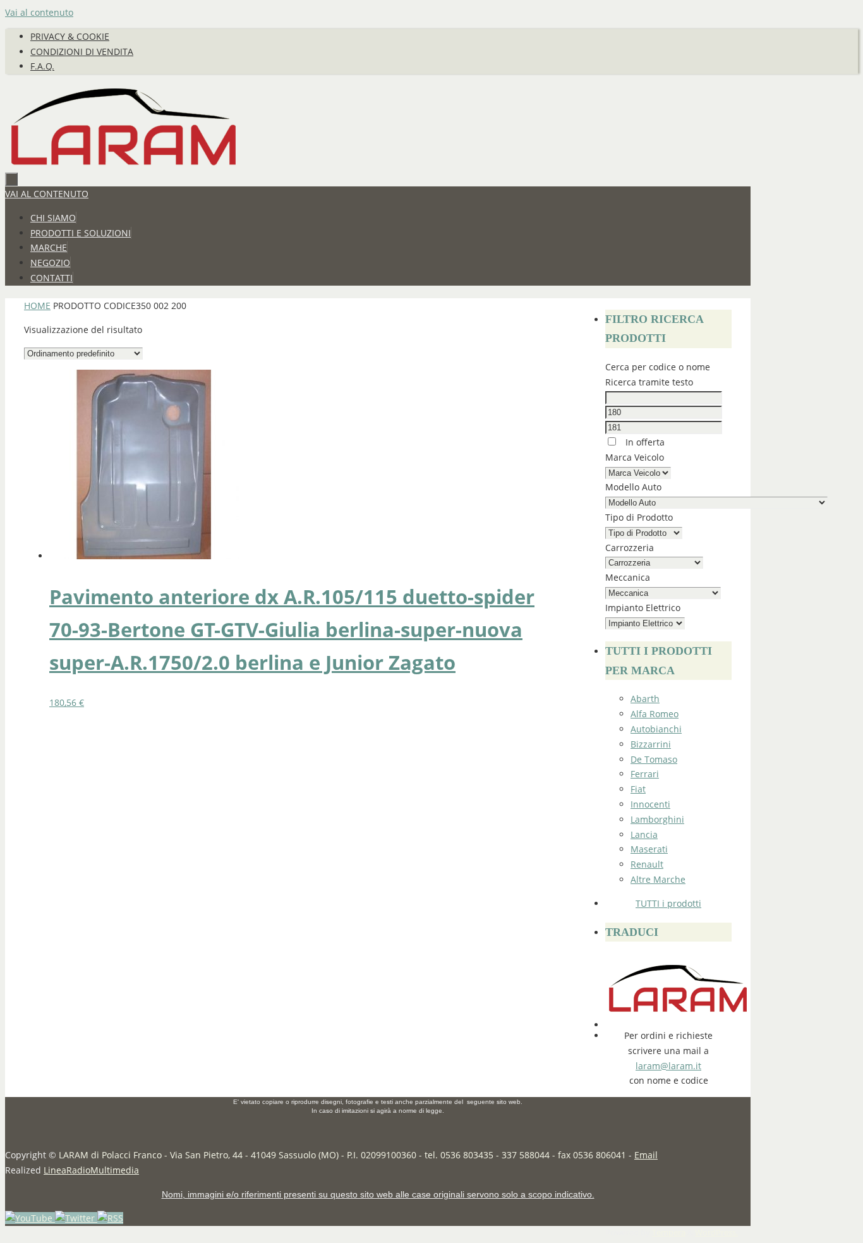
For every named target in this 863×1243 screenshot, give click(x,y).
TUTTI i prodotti (668, 903)
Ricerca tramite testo (649, 382)
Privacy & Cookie (69, 36)
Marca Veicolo (634, 457)
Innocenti (650, 804)
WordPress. (716, 1232)
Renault (647, 864)
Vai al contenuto (39, 12)
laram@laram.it (668, 1066)
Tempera (668, 1232)
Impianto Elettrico (642, 608)
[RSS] (110, 1218)
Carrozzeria (629, 548)
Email (646, 1155)
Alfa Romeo (655, 714)
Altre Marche (658, 879)
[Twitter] (76, 1218)
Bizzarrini (651, 744)
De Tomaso (654, 759)
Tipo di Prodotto (639, 517)
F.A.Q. (42, 66)
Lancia (644, 834)
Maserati (649, 849)
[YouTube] (30, 1218)
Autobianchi (656, 729)
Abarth (645, 699)
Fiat (638, 789)
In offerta (644, 442)
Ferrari (645, 774)
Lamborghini (657, 819)
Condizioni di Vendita (81, 51)
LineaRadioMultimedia (91, 1170)
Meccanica (627, 577)
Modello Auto (633, 487)
